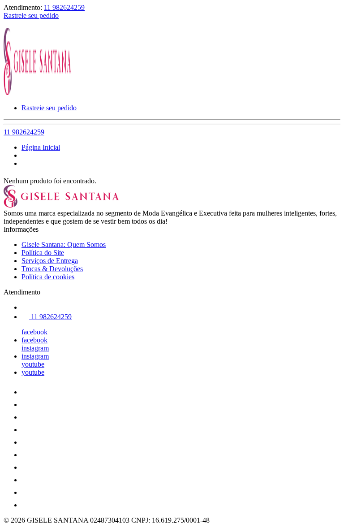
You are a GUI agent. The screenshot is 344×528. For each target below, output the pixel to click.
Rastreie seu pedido (31, 15)
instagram (35, 348)
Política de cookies (48, 277)
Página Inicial (41, 147)
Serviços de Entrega (50, 260)
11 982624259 (64, 7)
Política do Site (43, 252)
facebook (34, 332)
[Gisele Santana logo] (37, 92)
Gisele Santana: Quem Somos (64, 244)
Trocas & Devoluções (52, 269)
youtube (33, 364)
